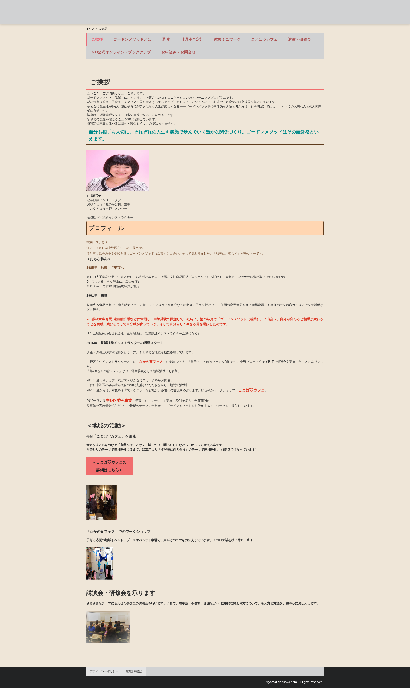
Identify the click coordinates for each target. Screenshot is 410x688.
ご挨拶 (97, 39)
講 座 (166, 39)
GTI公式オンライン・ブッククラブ (121, 52)
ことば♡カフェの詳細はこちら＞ (111, 466)
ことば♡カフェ (264, 39)
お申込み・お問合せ (178, 52)
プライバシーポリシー (104, 671)
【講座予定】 (192, 39)
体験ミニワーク (227, 39)
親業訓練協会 (134, 671)
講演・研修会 (299, 39)
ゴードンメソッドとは (132, 39)
